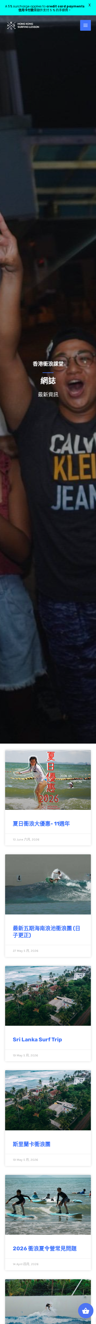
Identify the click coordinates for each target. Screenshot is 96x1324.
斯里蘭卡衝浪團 (31, 1144)
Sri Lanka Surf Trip (37, 1039)
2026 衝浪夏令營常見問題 (45, 1248)
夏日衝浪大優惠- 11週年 (41, 823)
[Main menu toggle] (85, 25)
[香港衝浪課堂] (23, 25)
